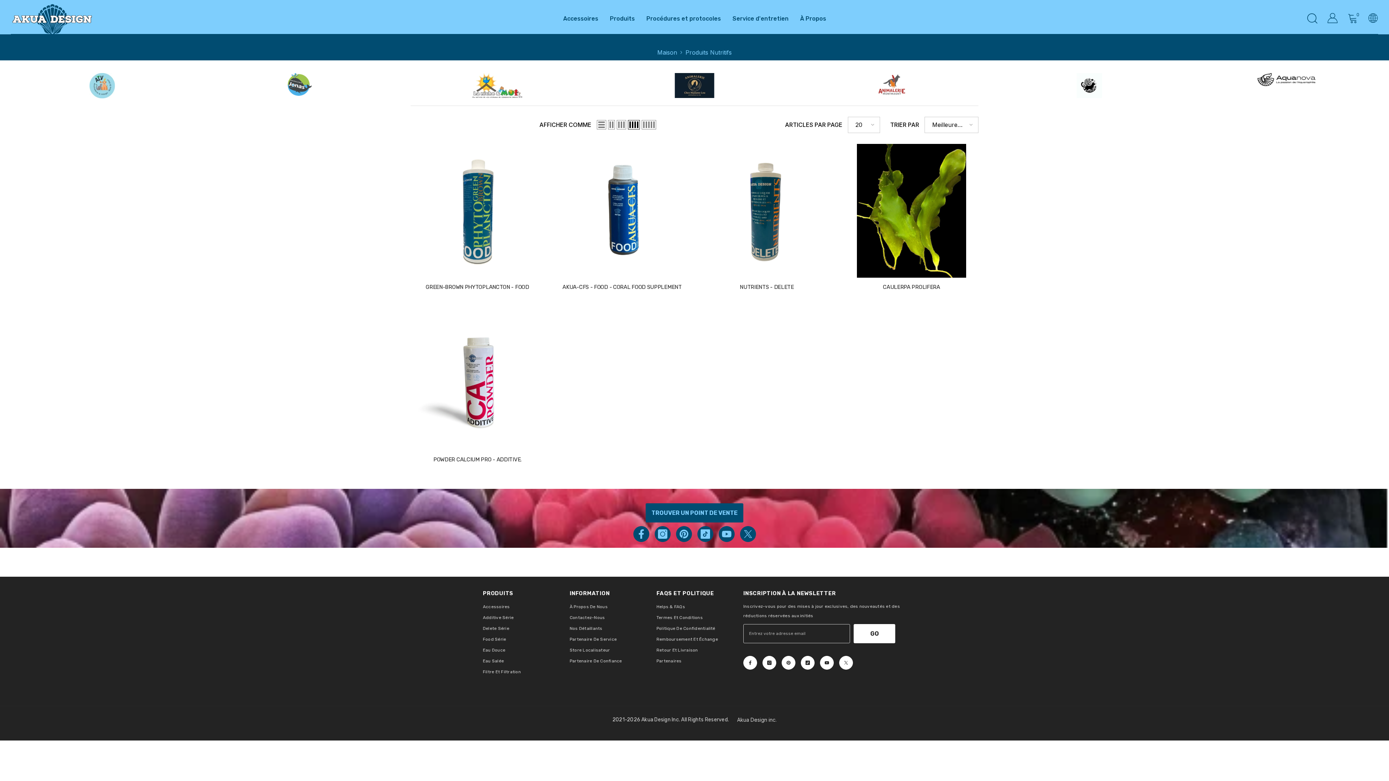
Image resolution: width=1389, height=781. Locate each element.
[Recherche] (1312, 18)
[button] (601, 124)
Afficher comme (565, 124)
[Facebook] (641, 534)
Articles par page (813, 124)
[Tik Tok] (705, 534)
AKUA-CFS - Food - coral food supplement (621, 287)
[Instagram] (663, 534)
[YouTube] (727, 534)
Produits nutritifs (708, 52)
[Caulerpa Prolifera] (911, 211)
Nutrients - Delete (767, 287)
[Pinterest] (684, 534)
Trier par (904, 124)
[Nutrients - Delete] (767, 211)
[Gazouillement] (748, 534)
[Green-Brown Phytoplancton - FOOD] (477, 211)
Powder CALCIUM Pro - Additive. (477, 459)
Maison (667, 52)
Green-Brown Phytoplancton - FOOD (477, 287)
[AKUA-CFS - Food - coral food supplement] (622, 211)
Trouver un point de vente (694, 512)
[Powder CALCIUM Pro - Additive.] (477, 383)
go (874, 633)
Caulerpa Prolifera (911, 287)
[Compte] (1333, 18)
